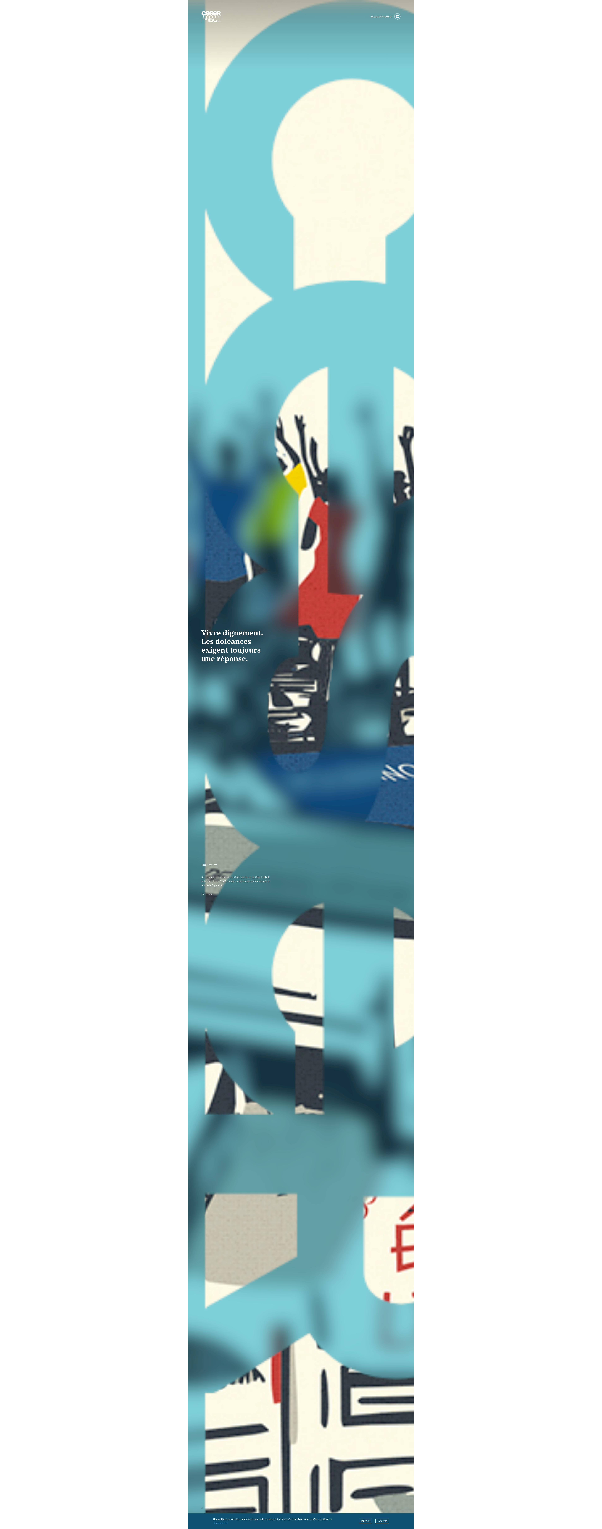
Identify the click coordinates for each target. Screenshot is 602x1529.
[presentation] (202, 1508)
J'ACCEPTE (382, 1521)
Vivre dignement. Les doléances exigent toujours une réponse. (232, 645)
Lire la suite (207, 894)
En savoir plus (221, 1523)
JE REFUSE (365, 1521)
